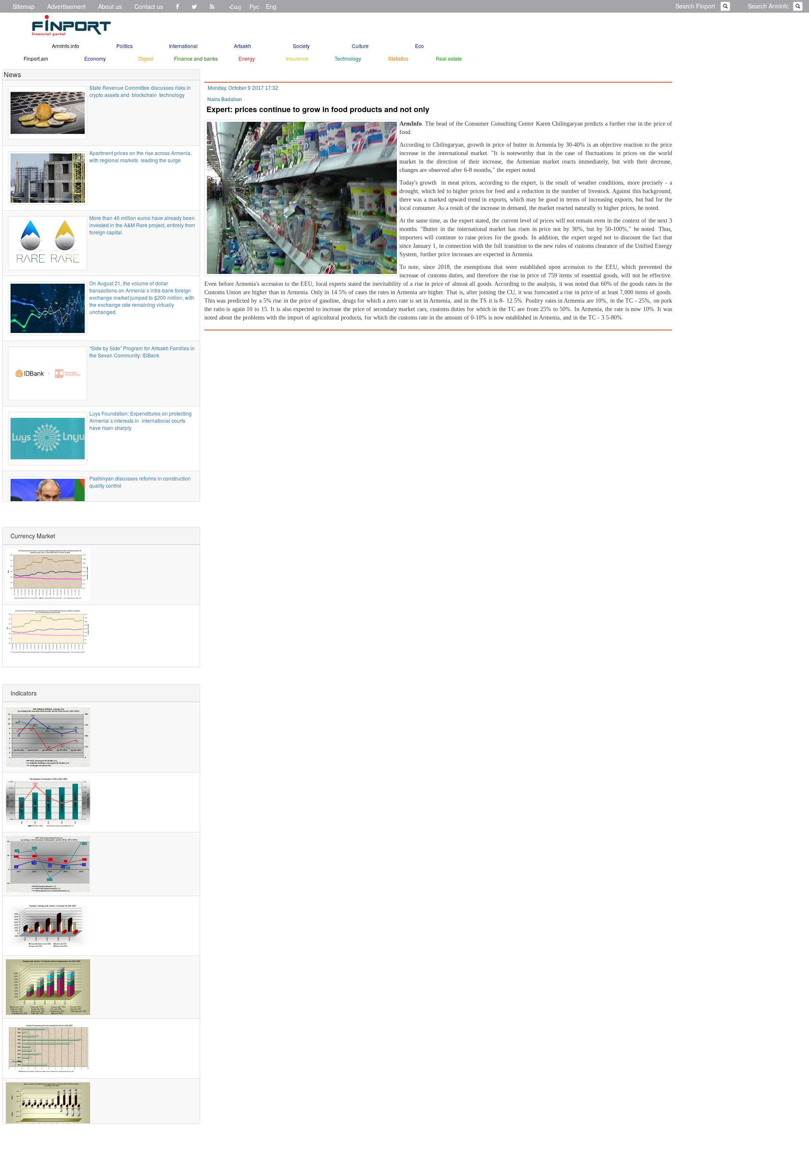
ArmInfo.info (65, 45)
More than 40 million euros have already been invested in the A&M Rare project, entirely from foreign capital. (142, 225)
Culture (360, 45)
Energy (246, 58)
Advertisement (66, 6)
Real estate (449, 58)
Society (301, 45)
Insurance (297, 58)
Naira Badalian (224, 99)
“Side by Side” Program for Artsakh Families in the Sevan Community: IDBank (142, 351)
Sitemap (24, 6)
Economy (95, 58)
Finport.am (36, 58)
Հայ (235, 6)
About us (110, 6)
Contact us (148, 6)
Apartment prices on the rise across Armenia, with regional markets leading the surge (140, 156)
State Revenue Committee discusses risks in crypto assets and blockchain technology (140, 91)
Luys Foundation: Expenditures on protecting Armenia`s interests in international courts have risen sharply (140, 420)
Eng (271, 6)
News (12, 74)
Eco (419, 45)
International (183, 45)
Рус (254, 6)
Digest (145, 58)
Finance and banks (196, 58)
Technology (348, 58)
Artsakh (242, 45)
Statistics (398, 58)
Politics (124, 45)
